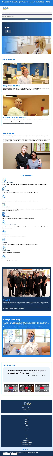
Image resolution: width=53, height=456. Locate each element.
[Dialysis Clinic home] (5, 8)
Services (26, 421)
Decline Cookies (14, 454)
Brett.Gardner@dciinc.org (31, 327)
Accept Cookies (6, 454)
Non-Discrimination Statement (26, 442)
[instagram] (27, 449)
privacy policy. (35, 452)
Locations (26, 423)
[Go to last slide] (2, 388)
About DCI (26, 419)
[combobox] (27, 13)
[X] (30, 449)
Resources (26, 425)
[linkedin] (25, 449)
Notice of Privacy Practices (26, 444)
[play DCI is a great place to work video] (8, 31)
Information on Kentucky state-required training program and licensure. (17, 123)
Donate (26, 435)
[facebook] (23, 449)
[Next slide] (50, 388)
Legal (26, 438)
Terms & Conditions (26, 440)
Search (26, 19)
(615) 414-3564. (39, 327)
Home (26, 417)
